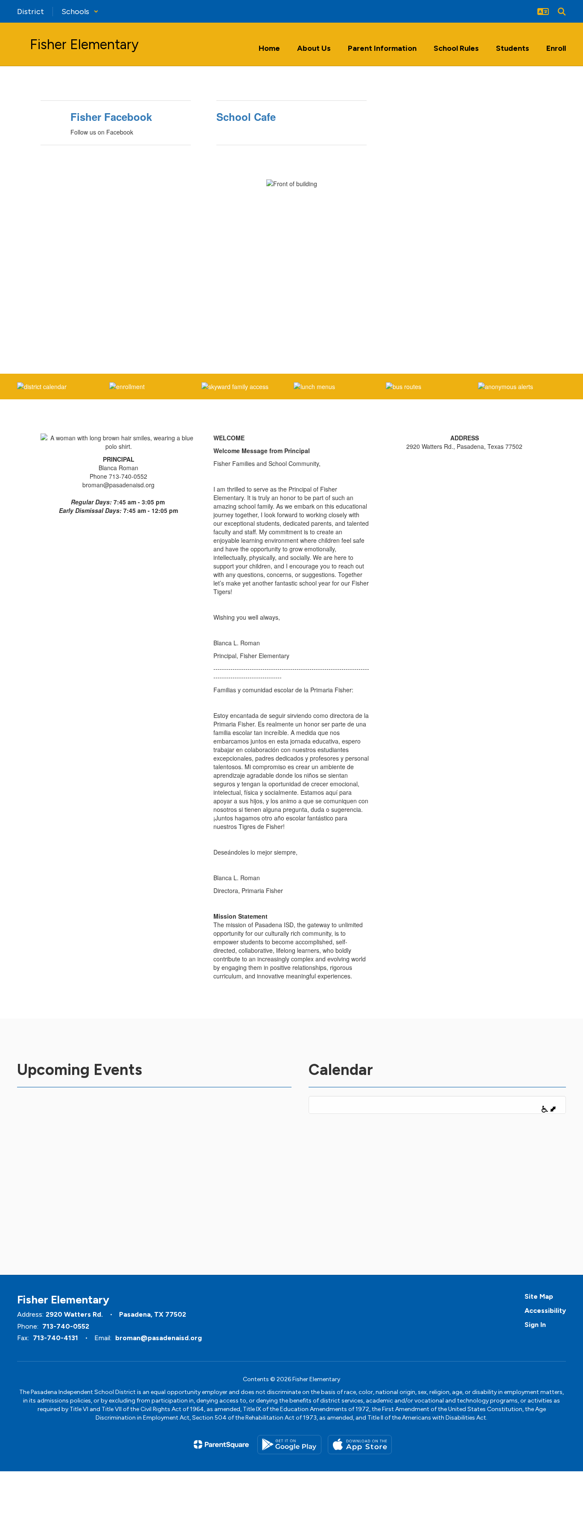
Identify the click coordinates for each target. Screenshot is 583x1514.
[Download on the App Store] (360, 1444)
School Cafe (246, 116)
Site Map (539, 1296)
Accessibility (545, 1310)
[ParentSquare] (221, 1444)
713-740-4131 (55, 1338)
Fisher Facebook (111, 116)
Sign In (535, 1325)
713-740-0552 (65, 1326)
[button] (80, 11)
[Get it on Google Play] (289, 1444)
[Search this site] (561, 11)
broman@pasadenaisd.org (158, 1338)
